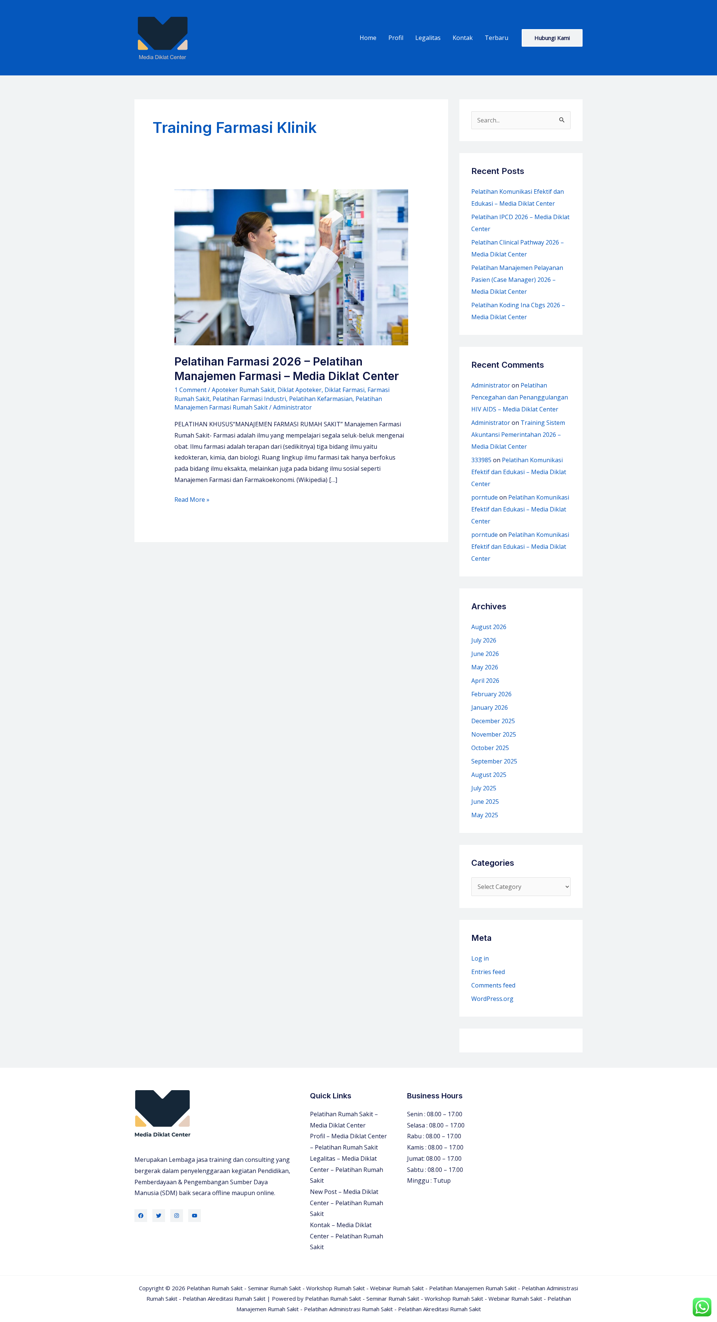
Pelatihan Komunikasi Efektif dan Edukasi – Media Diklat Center (518, 472)
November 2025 (493, 734)
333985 (481, 460)
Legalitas (428, 38)
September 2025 (494, 761)
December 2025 (493, 721)
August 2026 (488, 627)
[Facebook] (140, 1215)
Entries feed (488, 972)
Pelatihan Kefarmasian (321, 399)
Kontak (463, 38)
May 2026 (484, 667)
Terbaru (496, 38)
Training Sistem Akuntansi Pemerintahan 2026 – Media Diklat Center (518, 435)
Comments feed (493, 985)
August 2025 (488, 775)
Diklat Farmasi (344, 390)
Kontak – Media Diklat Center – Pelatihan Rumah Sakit (346, 1236)
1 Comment (190, 390)
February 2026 (491, 694)
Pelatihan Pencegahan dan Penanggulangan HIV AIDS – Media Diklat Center (519, 397)
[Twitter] (158, 1215)
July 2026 (483, 640)
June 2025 (485, 801)
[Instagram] (176, 1215)
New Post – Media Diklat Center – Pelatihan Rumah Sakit (346, 1203)
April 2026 (485, 680)
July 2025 (483, 788)
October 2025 (490, 748)
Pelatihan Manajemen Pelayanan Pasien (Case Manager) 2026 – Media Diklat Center (517, 280)
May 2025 (484, 815)
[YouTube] (194, 1215)
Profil (395, 38)
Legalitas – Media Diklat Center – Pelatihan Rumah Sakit (346, 1169)
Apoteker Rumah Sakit (243, 390)
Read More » (191, 500)
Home (368, 38)
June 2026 (485, 654)
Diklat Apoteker (299, 390)
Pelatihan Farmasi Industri (249, 399)
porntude (484, 497)
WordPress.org (492, 999)
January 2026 (489, 707)
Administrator (490, 385)
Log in (480, 958)
